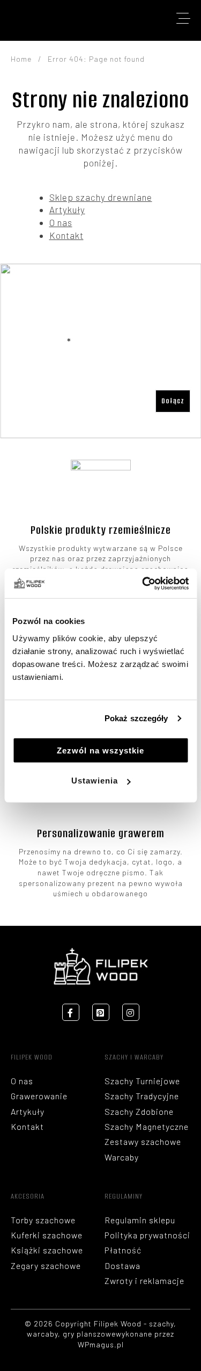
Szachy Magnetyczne (147, 1126)
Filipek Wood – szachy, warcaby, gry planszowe (43, 18)
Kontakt (66, 235)
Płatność (123, 1250)
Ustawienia (94, 780)
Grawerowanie (39, 1096)
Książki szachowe (47, 1250)
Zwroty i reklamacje (144, 1280)
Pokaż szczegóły (136, 718)
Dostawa (122, 1265)
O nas (60, 222)
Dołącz (172, 401)
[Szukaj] (98, 18)
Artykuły (67, 209)
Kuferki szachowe (47, 1235)
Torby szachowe (43, 1220)
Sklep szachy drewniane (100, 197)
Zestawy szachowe (143, 1141)
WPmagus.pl (101, 1344)
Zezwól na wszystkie (100, 750)
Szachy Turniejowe (142, 1081)
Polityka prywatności (147, 1235)
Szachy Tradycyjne (142, 1096)
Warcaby (122, 1157)
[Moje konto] (120, 18)
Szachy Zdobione (139, 1111)
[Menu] (183, 18)
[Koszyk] (149, 18)
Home (21, 58)
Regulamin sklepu (140, 1220)
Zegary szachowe (46, 1265)
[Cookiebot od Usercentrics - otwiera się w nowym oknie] (143, 583)
